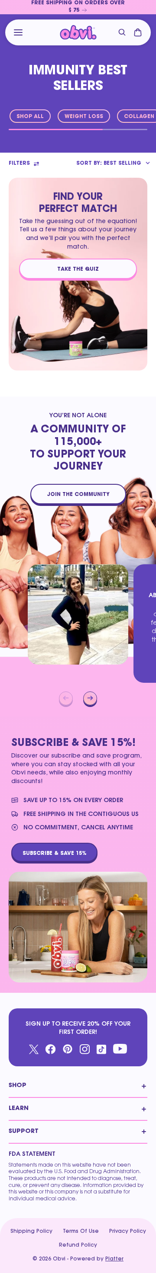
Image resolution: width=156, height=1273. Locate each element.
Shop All (30, 116)
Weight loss (84, 116)
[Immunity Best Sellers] (78, 32)
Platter (114, 1259)
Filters (19, 163)
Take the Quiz (78, 269)
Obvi (59, 1259)
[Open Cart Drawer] (137, 32)
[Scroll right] (90, 698)
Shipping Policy (31, 1231)
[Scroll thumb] (56, 129)
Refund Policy (78, 1245)
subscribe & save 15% (54, 853)
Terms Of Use (81, 1231)
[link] (78, 7)
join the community (78, 494)
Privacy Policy (127, 1231)
